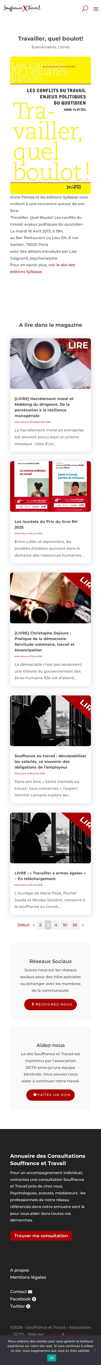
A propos (19, 1270)
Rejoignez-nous (54, 1004)
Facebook (20, 1299)
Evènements (44, 47)
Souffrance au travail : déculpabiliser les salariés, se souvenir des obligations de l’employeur (50, 761)
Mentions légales (28, 1277)
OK (52, 1358)
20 (75, 925)
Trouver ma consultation (41, 1235)
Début (23, 925)
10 (65, 925)
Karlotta (53, 1334)
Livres (63, 47)
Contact (18, 1291)
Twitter (17, 1306)
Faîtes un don (54, 1095)
